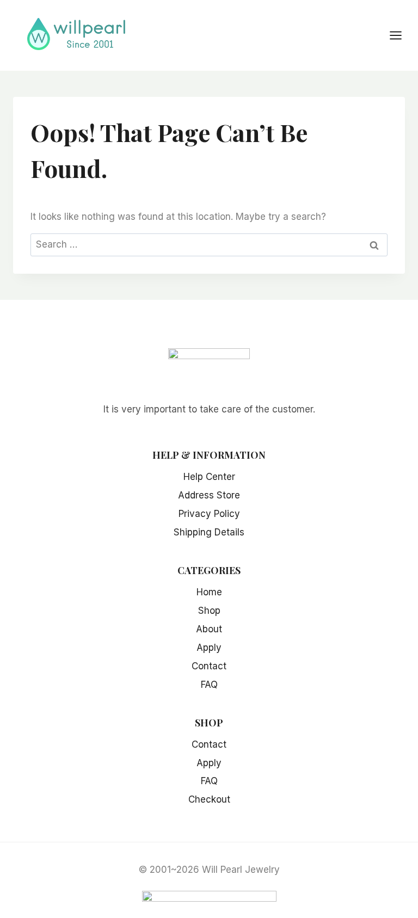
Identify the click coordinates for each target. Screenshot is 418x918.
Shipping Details (209, 532)
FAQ (209, 684)
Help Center (209, 476)
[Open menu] (401, 35)
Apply (209, 647)
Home (209, 592)
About (209, 629)
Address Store (209, 495)
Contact (209, 666)
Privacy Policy (209, 513)
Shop (209, 610)
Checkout (209, 799)
